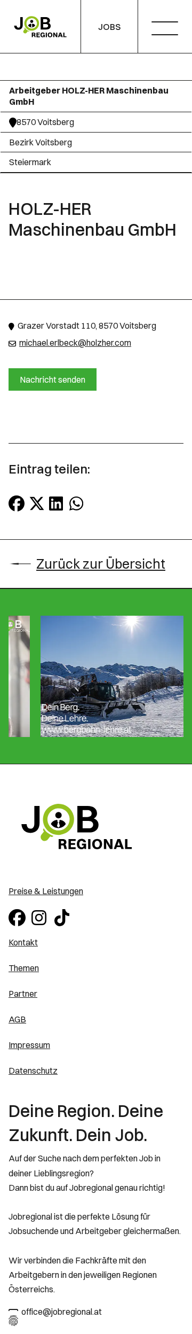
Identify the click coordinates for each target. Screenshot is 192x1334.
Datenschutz (33, 1070)
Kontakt (23, 942)
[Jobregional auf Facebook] (18, 916)
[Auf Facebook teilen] (17, 503)
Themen (24, 968)
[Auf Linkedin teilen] (57, 503)
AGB (17, 1019)
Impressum (29, 1045)
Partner (23, 993)
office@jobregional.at (61, 1311)
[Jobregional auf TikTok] (63, 916)
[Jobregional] (40, 27)
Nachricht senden (52, 379)
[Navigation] (168, 29)
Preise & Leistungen (46, 891)
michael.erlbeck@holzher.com (75, 342)
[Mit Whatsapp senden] (77, 503)
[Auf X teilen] (37, 503)
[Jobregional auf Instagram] (40, 916)
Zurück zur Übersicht (100, 563)
